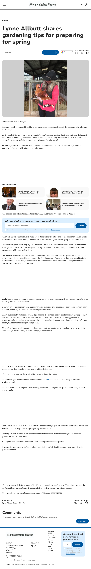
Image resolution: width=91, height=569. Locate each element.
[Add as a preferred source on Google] (67, 52)
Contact (50, 540)
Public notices (50, 549)
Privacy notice (55, 230)
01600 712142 (17, 556)
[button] (4, 4)
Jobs (49, 546)
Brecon (50, 379)
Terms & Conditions (51, 537)
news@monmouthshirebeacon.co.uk (23, 560)
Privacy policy (50, 543)
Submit (81, 226)
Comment (82, 521)
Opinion (5, 20)
